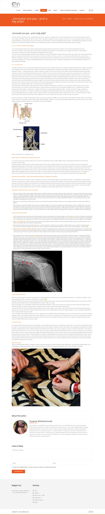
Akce (35, 490)
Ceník (49, 10)
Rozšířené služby (38, 500)
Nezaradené (37, 497)
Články (43, 10)
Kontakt (82, 10)
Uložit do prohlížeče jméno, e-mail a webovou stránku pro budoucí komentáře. (34, 467)
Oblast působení (27, 10)
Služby (36, 10)
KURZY (55, 10)
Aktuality (69, 18)
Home (64, 18)
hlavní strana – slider (39, 495)
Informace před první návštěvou (68, 10)
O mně (18, 10)
